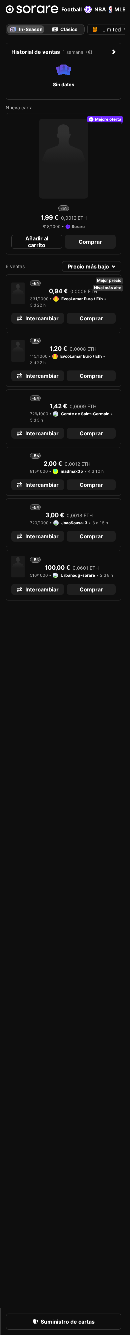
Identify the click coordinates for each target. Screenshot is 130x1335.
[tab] (65, 29)
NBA (100, 9)
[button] (36, 242)
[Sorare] (32, 9)
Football (71, 9)
